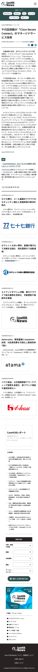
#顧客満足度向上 (7, 13)
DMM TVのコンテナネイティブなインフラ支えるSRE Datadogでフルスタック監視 (20, 527)
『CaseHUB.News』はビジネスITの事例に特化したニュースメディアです (19, 165)
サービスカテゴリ (8, 571)
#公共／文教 (31, 13)
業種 (7, 552)
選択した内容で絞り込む (20, 579)
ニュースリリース (8, 152)
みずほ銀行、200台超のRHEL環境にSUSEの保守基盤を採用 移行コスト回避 (20, 459)
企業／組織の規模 (9, 546)
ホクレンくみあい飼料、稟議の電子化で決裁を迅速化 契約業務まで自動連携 (19, 248)
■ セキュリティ (11, 639)
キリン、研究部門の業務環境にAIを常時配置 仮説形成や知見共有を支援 (20, 512)
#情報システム (25, 17)
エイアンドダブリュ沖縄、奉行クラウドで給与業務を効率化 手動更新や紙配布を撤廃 (19, 295)
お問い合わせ (19, 659)
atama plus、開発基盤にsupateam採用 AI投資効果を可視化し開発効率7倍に (19, 342)
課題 (7, 565)
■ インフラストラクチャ (14, 633)
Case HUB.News (7, 25)
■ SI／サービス (11, 621)
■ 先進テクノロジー (13, 624)
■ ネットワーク (11, 636)
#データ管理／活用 (14, 17)
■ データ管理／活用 (13, 630)
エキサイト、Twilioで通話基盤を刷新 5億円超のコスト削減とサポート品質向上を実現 (20, 483)
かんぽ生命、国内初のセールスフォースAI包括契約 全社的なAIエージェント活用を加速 (20, 475)
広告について (19, 663)
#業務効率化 (17, 13)
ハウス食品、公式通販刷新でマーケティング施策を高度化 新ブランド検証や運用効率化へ (19, 385)
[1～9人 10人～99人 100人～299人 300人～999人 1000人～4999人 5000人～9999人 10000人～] (22, 546)
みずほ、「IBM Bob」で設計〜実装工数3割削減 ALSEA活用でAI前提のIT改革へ (19, 497)
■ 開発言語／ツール (13, 627)
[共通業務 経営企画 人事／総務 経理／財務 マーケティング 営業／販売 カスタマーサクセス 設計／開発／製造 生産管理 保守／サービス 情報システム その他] (22, 558)
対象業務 (8, 558)
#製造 (24, 13)
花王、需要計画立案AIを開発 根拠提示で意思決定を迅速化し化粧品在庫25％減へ (20, 505)
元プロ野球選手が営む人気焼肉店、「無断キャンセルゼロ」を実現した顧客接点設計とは (20, 467)
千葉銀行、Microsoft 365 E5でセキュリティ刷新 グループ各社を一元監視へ (20, 519)
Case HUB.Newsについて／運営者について (19, 655)
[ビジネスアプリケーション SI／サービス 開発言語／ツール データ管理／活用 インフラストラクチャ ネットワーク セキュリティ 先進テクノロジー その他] (22, 571)
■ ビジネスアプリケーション (15, 618)
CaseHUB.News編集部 (27, 42)
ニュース (16, 25)
